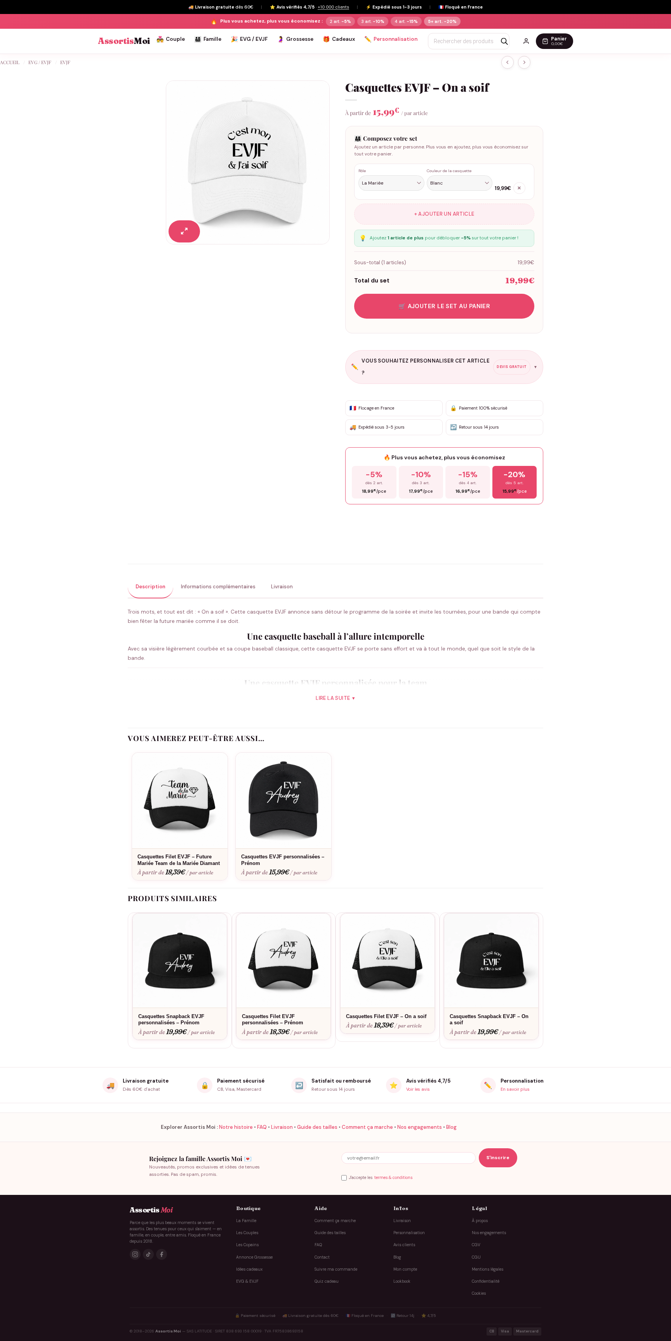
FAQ (262, 1127)
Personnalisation (390, 39)
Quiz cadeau (327, 1281)
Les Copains (247, 1244)
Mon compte (405, 1269)
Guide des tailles (317, 1127)
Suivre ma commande (336, 1269)
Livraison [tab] (282, 586)
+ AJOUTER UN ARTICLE (444, 214)
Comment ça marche (367, 1127)
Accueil (9, 62)
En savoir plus (515, 1089)
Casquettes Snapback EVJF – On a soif (489, 1019)
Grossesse (295, 39)
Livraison (282, 1127)
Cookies (479, 1293)
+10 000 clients (333, 7)
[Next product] (507, 62)
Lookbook (401, 1281)
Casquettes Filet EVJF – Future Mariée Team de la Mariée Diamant (178, 860)
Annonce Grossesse (254, 1257)
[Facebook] (161, 1254)
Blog (451, 1127)
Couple (170, 39)
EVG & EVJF (247, 1281)
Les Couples (247, 1232)
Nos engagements (419, 1127)
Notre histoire (236, 1127)
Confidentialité (485, 1281)
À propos (480, 1220)
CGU (476, 1257)
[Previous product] (524, 62)
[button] (184, 231)
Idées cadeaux (249, 1269)
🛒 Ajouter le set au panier (444, 306)
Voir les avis (418, 1089)
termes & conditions (393, 1177)
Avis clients (404, 1244)
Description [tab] (150, 586)
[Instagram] (135, 1254)
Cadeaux (339, 39)
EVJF (65, 62)
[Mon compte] (526, 41)
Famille (207, 39)
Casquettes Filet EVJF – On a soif (386, 1016)
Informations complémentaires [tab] (218, 586)
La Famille (246, 1220)
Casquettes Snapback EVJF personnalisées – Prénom (171, 1019)
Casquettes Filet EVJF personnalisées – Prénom (272, 1019)
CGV (476, 1244)
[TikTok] (148, 1254)
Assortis (124, 41)
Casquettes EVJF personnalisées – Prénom (282, 860)
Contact (322, 1257)
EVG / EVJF (249, 39)
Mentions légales (487, 1269)
